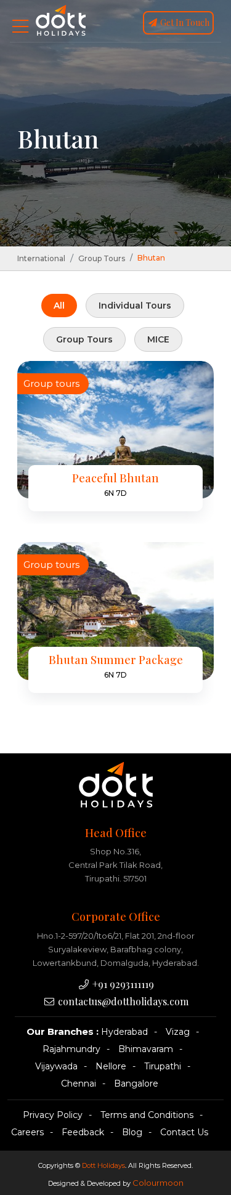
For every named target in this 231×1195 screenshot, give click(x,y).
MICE (158, 339)
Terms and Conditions (146, 1114)
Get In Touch (183, 22)
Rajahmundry (71, 1049)
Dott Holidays (103, 1165)
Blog (132, 1132)
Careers (27, 1132)
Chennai (78, 1083)
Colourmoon (158, 1183)
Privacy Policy (53, 1114)
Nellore (110, 1066)
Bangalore (136, 1083)
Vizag (178, 1031)
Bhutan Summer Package (116, 659)
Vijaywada (56, 1066)
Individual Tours (135, 305)
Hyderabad (124, 1031)
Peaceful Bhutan (115, 478)
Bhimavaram (145, 1049)
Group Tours (101, 258)
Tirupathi (162, 1066)
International (41, 258)
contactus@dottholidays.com (121, 1001)
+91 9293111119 (122, 984)
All (59, 305)
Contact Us (184, 1132)
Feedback (83, 1132)
